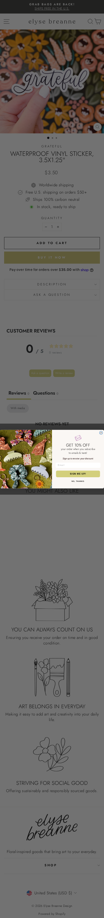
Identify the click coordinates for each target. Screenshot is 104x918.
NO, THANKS (78, 481)
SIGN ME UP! (78, 474)
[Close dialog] (101, 432)
